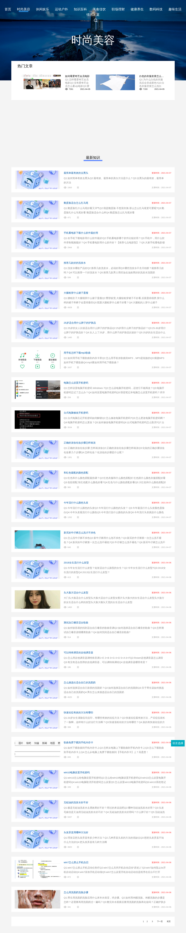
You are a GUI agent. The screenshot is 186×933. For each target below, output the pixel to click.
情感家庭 (93, 14)
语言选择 (177, 743)
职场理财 (118, 9)
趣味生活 (175, 9)
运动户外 (61, 9)
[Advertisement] (93, 127)
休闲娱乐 (42, 9)
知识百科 (80, 9)
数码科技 (156, 9)
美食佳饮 (99, 9)
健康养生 (137, 9)
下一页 (160, 921)
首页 (8, 9)
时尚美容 (23, 9)
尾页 (169, 921)
